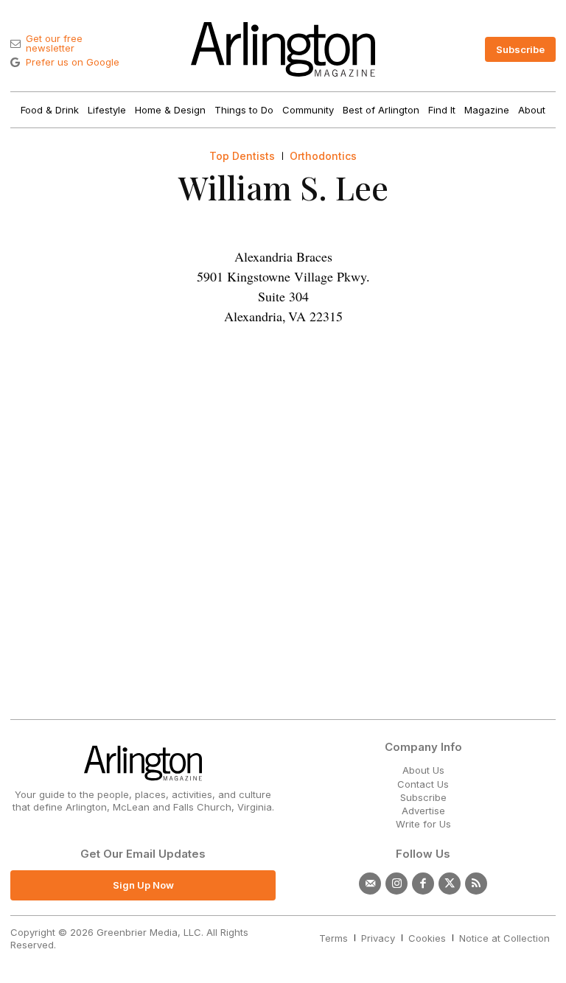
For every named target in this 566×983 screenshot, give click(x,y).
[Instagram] (396, 883)
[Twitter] (450, 883)
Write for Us (423, 824)
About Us (423, 770)
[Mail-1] (370, 883)
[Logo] (283, 49)
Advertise (423, 810)
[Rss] (476, 883)
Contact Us (423, 784)
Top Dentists (242, 156)
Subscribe (423, 797)
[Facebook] (423, 883)
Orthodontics (323, 156)
